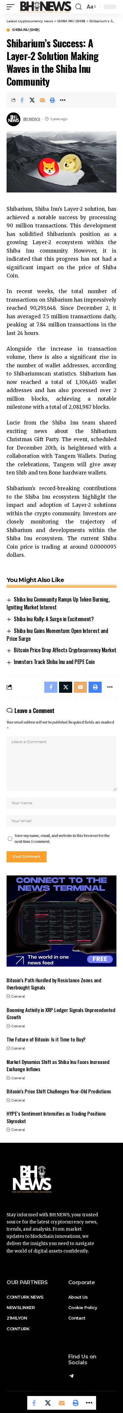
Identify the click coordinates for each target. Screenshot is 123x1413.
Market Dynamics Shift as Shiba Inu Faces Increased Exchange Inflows (58, 1065)
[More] (62, 100)
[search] (78, 7)
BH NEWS (31, 119)
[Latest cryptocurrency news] (45, 7)
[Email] (42, 100)
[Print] (52, 100)
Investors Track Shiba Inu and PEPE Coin (54, 662)
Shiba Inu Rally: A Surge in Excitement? (53, 619)
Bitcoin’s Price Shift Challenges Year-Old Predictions (59, 1091)
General (18, 996)
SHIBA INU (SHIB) (25, 30)
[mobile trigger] (12, 7)
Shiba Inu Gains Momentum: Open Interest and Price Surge (57, 634)
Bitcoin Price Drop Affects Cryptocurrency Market (65, 650)
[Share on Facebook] (22, 100)
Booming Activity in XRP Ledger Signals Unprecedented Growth (61, 1013)
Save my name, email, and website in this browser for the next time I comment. (62, 839)
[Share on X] (32, 100)
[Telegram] (71, 1376)
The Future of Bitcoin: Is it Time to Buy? (46, 1039)
